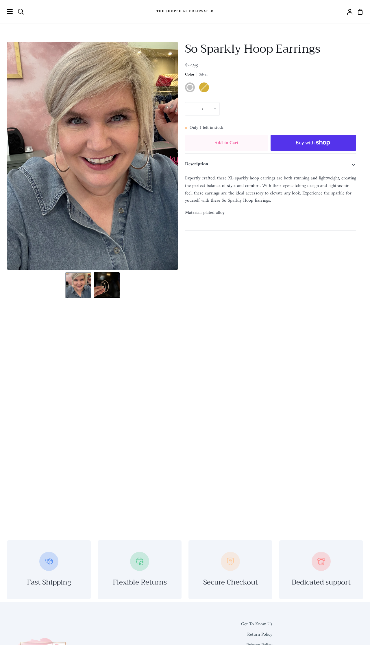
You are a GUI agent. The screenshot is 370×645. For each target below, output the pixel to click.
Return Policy (259, 635)
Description (196, 164)
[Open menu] (6, 11)
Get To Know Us (256, 624)
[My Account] (347, 11)
